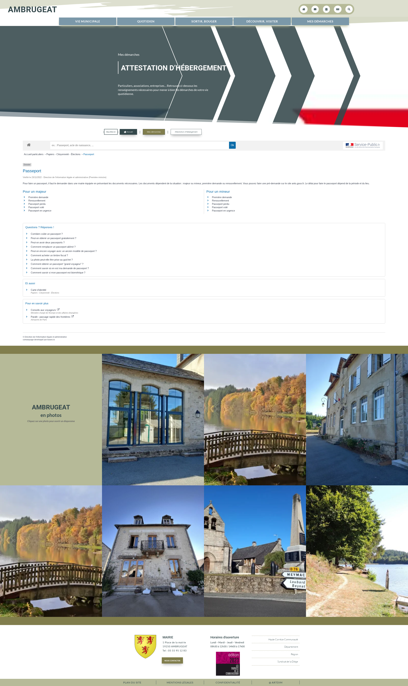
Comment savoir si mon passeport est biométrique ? (58, 272)
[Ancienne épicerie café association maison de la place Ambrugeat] (153, 616)
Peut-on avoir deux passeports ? (48, 242)
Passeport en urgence (39, 210)
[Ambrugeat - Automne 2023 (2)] (255, 484)
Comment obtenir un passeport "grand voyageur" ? (57, 264)
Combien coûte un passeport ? (47, 233)
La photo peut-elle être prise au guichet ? (52, 259)
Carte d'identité (38, 290)
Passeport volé (36, 207)
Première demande (38, 197)
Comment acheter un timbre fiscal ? (49, 255)
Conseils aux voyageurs (44, 310)
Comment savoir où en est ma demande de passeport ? (60, 268)
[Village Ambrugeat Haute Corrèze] (255, 616)
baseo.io (51, 340)
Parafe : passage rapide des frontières (51, 316)
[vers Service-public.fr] (363, 146)
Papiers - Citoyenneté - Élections (63, 154)
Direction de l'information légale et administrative (46, 337)
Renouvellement (36, 200)
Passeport (88, 154)
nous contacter (172, 660)
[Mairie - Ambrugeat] (357, 484)
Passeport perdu (37, 204)
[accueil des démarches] (28, 145)
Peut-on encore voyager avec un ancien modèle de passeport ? (64, 251)
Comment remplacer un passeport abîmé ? (53, 246)
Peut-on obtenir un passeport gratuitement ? (53, 238)
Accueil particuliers (34, 154)
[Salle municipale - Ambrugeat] (153, 484)
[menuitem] (87, 21)
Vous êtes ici (111, 132)
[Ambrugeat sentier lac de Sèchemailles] (357, 616)
